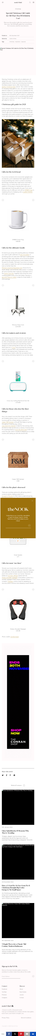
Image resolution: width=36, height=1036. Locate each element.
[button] (18, 518)
